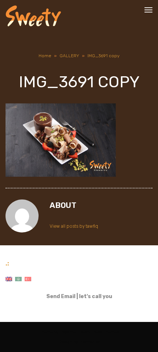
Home (45, 55)
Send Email (60, 296)
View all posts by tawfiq (74, 226)
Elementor (90, 341)
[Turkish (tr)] (28, 279)
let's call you (95, 296)
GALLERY (69, 55)
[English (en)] (9, 279)
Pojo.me (68, 332)
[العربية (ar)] (18, 279)
